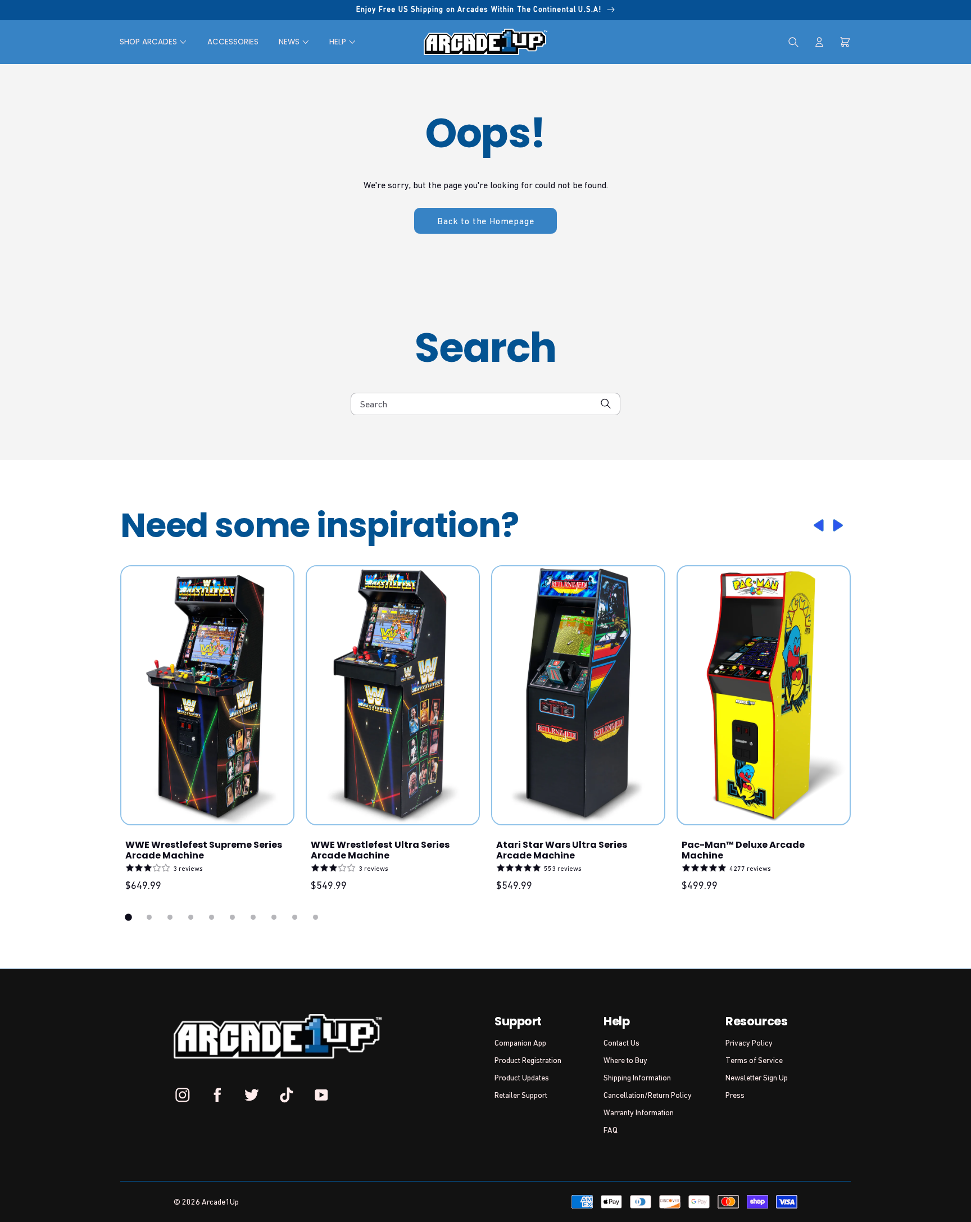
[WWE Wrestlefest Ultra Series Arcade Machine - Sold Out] (393, 695)
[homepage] (485, 42)
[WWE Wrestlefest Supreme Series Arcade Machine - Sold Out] (207, 695)
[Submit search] (606, 403)
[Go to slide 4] (190, 917)
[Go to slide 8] (274, 917)
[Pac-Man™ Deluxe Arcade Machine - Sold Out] (764, 695)
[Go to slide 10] (315, 917)
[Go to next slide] (839, 525)
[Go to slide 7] (253, 917)
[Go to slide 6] (232, 917)
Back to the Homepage (485, 221)
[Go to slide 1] (128, 917)
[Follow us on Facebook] (217, 1094)
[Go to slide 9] (294, 917)
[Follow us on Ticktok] (287, 1094)
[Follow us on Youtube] (321, 1094)
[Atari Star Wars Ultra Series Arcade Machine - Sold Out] (578, 695)
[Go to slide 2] (149, 917)
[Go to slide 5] (211, 917)
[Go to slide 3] (170, 917)
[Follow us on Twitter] (252, 1094)
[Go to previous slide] (817, 525)
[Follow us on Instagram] (183, 1094)
